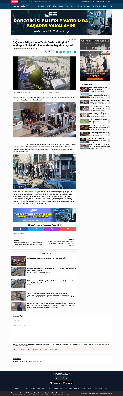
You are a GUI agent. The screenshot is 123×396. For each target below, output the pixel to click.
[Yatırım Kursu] (95, 66)
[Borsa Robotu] (44, 215)
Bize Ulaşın (95, 393)
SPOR (49, 6)
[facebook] (57, 52)
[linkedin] (74, 52)
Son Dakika (41, 6)
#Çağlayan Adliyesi (19, 233)
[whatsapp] (71, 52)
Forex (67, 6)
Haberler (83, 388)
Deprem (105, 6)
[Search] (111, 6)
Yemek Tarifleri (96, 6)
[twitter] (64, 52)
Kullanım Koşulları (86, 393)
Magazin (87, 6)
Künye (110, 393)
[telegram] (67, 52)
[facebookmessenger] (60, 52)
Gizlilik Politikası (103, 393)
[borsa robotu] (61, 22)
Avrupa (89, 388)
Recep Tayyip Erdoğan (32, 192)
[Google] (55, 382)
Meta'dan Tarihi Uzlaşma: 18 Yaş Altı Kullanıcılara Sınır (33, 1)
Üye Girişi (107, 1)
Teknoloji (79, 6)
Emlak (70, 388)
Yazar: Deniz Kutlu (18, 92)
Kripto (73, 6)
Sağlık (61, 6)
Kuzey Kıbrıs (63, 388)
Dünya (55, 6)
